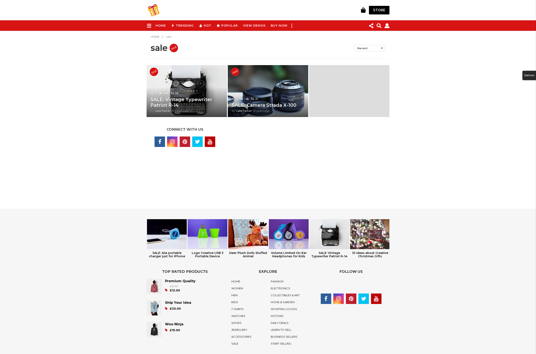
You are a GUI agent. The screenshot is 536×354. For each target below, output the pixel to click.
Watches (238, 316)
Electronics (280, 288)
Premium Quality (180, 281)
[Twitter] (197, 141)
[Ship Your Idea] (156, 307)
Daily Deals (280, 322)
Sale (234, 343)
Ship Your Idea (178, 303)
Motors (277, 316)
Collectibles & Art (285, 295)
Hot (207, 25)
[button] (149, 25)
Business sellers (284, 336)
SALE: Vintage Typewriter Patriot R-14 (181, 102)
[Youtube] (210, 141)
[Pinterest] (185, 141)
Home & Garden (283, 302)
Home (161, 25)
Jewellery (239, 329)
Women (237, 288)
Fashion (277, 281)
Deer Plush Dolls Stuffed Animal (248, 254)
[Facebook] (160, 141)
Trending (185, 25)
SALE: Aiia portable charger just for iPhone (167, 254)
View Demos (254, 25)
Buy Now (279, 25)
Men (234, 295)
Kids (234, 302)
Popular (229, 25)
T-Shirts (237, 309)
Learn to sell (281, 329)
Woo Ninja (174, 324)
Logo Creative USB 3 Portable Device (207, 254)
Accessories (241, 336)
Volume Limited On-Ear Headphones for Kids (289, 254)
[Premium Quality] (156, 286)
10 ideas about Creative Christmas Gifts (370, 254)
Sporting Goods (284, 309)
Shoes (236, 322)
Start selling (281, 343)
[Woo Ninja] (156, 329)
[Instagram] (172, 141)
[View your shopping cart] (363, 10)
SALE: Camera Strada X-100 (264, 105)
